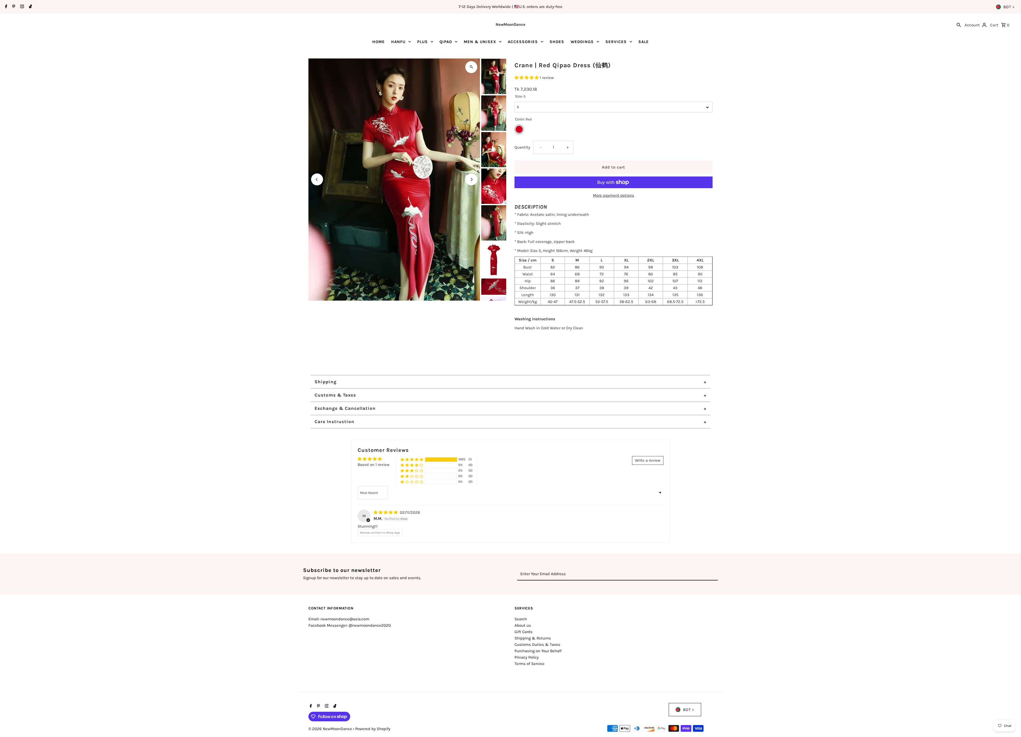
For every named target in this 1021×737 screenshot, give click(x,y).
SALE (643, 41)
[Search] (958, 24)
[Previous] (317, 180)
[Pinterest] (13, 7)
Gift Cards (523, 631)
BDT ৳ (1009, 7)
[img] (386, 512)
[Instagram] (21, 7)
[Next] (471, 180)
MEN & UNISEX (480, 41)
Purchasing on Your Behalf (538, 650)
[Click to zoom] (471, 67)
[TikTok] (30, 7)
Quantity (522, 147)
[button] (527, 77)
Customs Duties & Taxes (537, 644)
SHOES (557, 41)
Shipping (326, 381)
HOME (378, 41)
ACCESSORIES (523, 41)
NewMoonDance (510, 24)
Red (519, 129)
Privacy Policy (526, 657)
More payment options (613, 195)
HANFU (398, 41)
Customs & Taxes (335, 395)
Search (520, 619)
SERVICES (616, 41)
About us (522, 625)
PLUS (422, 41)
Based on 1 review (374, 464)
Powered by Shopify (372, 728)
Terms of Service (529, 663)
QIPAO (446, 41)
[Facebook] (5, 7)
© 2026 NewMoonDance (330, 728)
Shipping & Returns (532, 638)
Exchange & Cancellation (345, 408)
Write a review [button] (647, 460)
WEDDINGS (582, 41)
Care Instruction (334, 421)
